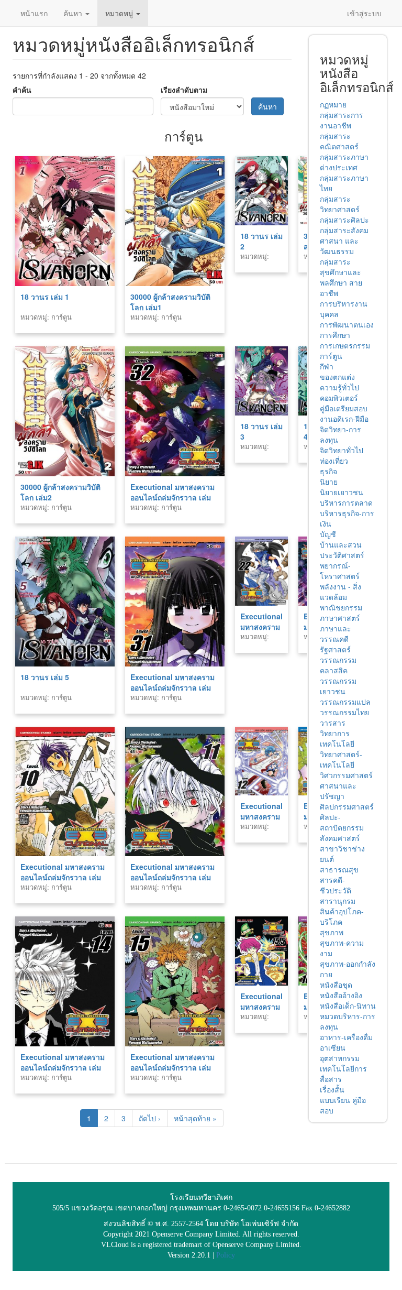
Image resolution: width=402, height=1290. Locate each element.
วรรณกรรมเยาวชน (338, 685)
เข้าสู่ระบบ (364, 13)
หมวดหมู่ (120, 13)
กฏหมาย (333, 104)
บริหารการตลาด (346, 502)
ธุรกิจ (328, 471)
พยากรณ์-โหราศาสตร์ (340, 570)
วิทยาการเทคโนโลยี (337, 738)
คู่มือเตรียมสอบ (343, 408)
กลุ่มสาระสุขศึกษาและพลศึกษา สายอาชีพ (341, 277)
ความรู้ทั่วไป (339, 387)
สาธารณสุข (339, 869)
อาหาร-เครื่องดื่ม (346, 1037)
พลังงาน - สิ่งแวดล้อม (340, 591)
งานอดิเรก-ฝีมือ (344, 418)
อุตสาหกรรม (340, 1058)
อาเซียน (332, 1047)
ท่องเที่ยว (334, 460)
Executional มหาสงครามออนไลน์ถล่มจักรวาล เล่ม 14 (62, 1067)
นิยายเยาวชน (341, 492)
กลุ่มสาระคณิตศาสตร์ (339, 140)
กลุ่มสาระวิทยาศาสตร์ (340, 203)
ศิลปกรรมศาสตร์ (347, 806)
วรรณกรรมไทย (344, 712)
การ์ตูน (331, 356)
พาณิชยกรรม (341, 607)
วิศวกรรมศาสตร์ (346, 775)
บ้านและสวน (341, 544)
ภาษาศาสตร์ (340, 618)
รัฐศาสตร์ (335, 649)
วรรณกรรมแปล (345, 701)
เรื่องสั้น (332, 1089)
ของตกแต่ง (337, 376)
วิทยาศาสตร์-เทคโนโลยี (341, 759)
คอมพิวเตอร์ (339, 397)
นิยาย (329, 481)
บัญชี (328, 534)
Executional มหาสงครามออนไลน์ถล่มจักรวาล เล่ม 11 (172, 877)
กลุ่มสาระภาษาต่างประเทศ (344, 161)
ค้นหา (73, 13)
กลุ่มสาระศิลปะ (344, 219)
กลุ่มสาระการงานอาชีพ (341, 120)
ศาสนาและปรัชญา (338, 790)
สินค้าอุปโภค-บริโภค (342, 916)
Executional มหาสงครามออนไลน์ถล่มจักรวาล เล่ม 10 (62, 877)
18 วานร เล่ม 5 (44, 677)
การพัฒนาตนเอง (347, 324)
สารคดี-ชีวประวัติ (335, 884)
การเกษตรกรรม (345, 345)
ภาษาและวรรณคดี (335, 633)
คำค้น (22, 89)
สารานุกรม (337, 900)
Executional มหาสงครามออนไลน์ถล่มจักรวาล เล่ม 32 (172, 497)
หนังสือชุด (336, 984)
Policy (225, 1255)
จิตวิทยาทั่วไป (341, 450)
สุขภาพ (331, 932)
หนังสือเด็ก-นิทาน (348, 1005)
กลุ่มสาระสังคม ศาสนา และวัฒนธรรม (344, 240)
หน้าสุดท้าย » (195, 1118)
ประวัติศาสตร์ (342, 555)
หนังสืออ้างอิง (341, 995)
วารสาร (332, 722)
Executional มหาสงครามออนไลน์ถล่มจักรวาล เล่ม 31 (172, 687)
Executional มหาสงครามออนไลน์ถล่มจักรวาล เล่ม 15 (172, 1067)
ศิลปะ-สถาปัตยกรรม (342, 822)
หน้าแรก (34, 13)
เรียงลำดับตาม (184, 89)
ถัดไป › (150, 1118)
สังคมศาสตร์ (340, 838)
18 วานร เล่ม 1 (44, 296)
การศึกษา (335, 335)
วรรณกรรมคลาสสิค (338, 664)
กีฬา (326, 366)
